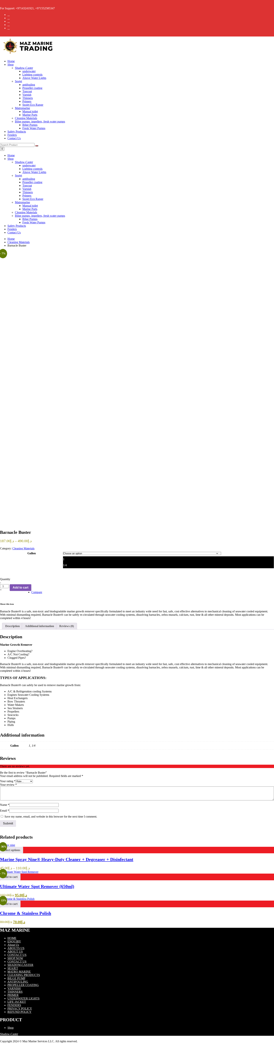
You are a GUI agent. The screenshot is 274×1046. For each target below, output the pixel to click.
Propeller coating (32, 182)
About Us (13, 944)
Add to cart (20, 587)
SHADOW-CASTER (20, 964)
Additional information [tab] (39, 626)
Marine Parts (29, 209)
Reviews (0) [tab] (66, 626)
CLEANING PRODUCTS (23, 975)
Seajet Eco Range (32, 199)
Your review (8, 784)
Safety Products (16, 131)
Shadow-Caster (24, 162)
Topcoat (27, 185)
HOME (11, 938)
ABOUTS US (15, 948)
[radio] (168, 559)
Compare (36, 592)
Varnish (26, 188)
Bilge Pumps (29, 219)
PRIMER (13, 995)
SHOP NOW (15, 958)
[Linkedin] (8, 24)
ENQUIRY (14, 941)
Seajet (18, 175)
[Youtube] (8, 28)
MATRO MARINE (19, 971)
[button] (10, 877)
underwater (29, 165)
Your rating (7, 781)
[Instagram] (8, 21)
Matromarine (22, 202)
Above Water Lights (34, 172)
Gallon (31, 553)
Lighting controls (32, 168)
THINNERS (15, 991)
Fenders (12, 134)
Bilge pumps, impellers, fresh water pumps (40, 215)
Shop (10, 64)
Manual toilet (30, 205)
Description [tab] (12, 626)
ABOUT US (15, 951)
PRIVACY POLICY (19, 1008)
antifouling (28, 178)
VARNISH (14, 988)
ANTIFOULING (17, 981)
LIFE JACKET (16, 1001)
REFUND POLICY (19, 1011)
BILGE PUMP (16, 978)
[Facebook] (8, 14)
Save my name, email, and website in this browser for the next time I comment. (50, 816)
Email (4, 810)
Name (4, 804)
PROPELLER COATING (23, 985)
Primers (26, 195)
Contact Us (14, 138)
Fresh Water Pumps (33, 222)
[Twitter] (8, 18)
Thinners (27, 192)
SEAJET (12, 968)
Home (11, 61)
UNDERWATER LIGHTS (23, 998)
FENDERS (14, 1005)
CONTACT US (16, 954)
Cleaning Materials (26, 212)
